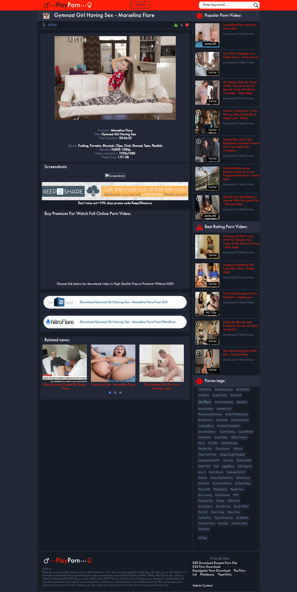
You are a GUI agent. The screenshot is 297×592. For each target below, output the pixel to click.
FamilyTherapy (229, 443)
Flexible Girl (205, 448)
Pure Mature (205, 506)
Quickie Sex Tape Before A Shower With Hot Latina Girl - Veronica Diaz (241, 201)
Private (220, 501)
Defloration (204, 437)
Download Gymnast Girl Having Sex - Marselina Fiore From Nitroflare (128, 322)
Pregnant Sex (205, 501)
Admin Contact (203, 585)
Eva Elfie (213, 443)
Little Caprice (245, 466)
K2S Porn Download (206, 566)
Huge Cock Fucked (232, 454)
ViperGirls (225, 574)
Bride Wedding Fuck (237, 414)
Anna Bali (236, 395)
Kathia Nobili (244, 460)
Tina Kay (223, 523)
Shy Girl (202, 512)
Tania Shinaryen (224, 518)
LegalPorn (228, 466)
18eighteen (204, 389)
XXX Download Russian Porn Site (215, 563)
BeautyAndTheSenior (210, 414)
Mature (202, 478)
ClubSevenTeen (240, 420)
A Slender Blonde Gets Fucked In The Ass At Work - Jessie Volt (241, 326)
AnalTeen (203, 395)
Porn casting (205, 495)
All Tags (202, 538)
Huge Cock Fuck (207, 454)
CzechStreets (245, 432)
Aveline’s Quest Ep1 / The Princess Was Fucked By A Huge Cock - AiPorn (240, 115)
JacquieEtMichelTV (208, 460)
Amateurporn (224, 389)
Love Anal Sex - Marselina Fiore (113, 384)
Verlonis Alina (239, 523)
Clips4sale (222, 420)
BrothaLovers (205, 420)
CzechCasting (227, 432)
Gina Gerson (223, 448)
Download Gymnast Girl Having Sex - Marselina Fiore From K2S (124, 302)
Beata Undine (205, 409)
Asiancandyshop (224, 402)
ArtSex (204, 402)
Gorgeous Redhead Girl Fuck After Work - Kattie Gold (238, 269)
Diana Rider (221, 437)
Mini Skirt (203, 483)
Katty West (204, 466)
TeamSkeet (242, 518)
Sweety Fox (204, 518)
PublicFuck (233, 501)
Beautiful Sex (224, 409)
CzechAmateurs (207, 432)
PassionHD (204, 489)
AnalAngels (242, 389)
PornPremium (222, 495)
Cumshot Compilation (228, 426)
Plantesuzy (207, 574)
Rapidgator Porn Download (211, 570)
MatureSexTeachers (221, 478)
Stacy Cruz (234, 512)
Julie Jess (228, 460)
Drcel (201, 443)
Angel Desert (220, 395)
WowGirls (203, 529)
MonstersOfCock (222, 483)
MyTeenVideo (243, 483)
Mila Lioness (243, 478)
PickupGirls (220, 489)
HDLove (238, 448)
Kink (216, 466)
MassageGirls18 (236, 472)
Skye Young (217, 512)
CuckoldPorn (206, 426)
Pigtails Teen (237, 489)
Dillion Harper (239, 437)
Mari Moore (216, 472)
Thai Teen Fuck (206, 523)
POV (235, 495)
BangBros (242, 402)
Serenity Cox (223, 506)
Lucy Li (202, 472)
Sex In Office (241, 506)
